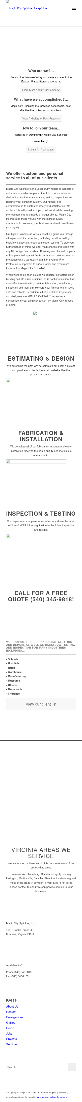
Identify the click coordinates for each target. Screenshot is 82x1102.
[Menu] (74, 8)
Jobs (9, 1033)
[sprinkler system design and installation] (36, 462)
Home (10, 1028)
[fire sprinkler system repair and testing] (36, 537)
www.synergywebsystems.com (51, 1096)
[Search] (65, 8)
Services (12, 1044)
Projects (11, 1039)
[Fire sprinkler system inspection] (36, 382)
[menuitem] (65, 8)
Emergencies (14, 1017)
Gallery (11, 1022)
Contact (11, 1012)
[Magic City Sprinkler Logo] (34, 8)
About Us (12, 1006)
